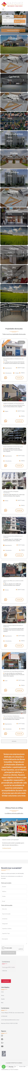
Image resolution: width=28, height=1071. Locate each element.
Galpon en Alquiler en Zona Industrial (13, 403)
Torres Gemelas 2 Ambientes (11, 716)
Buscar (18, 21)
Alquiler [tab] (20, 16)
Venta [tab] (8, 16)
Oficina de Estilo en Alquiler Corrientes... (10, 492)
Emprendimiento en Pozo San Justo (13, 446)
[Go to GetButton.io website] (3, 1069)
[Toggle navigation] (3, 9)
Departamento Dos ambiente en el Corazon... (12, 536)
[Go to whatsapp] (3, 1067)
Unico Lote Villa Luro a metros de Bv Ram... (13, 581)
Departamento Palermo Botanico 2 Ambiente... (13, 626)
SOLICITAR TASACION (8, 952)
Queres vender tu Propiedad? (10, 839)
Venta (2, 995)
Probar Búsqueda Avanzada (13, 30)
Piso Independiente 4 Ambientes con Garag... (13, 359)
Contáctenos (6, 981)
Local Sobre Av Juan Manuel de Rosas (13, 671)
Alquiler (3, 999)
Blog (2, 1002)
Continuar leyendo (6, 848)
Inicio (2, 991)
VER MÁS (14, 741)
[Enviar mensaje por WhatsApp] (5, 377)
